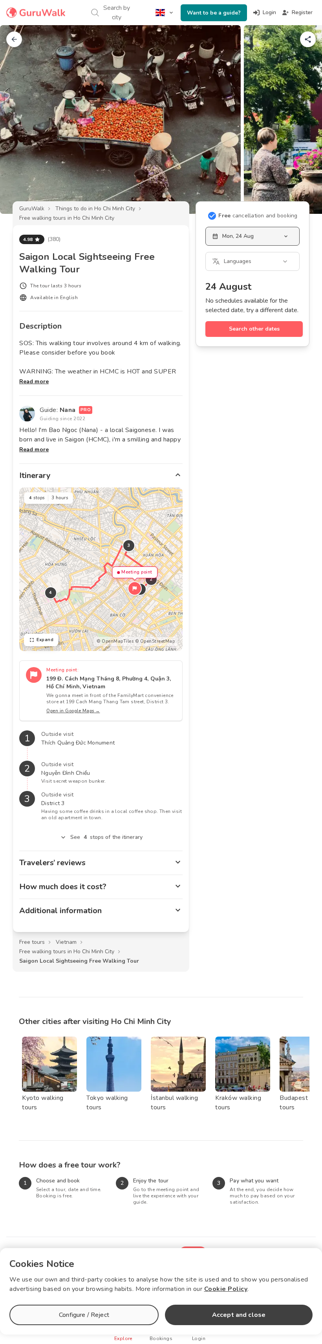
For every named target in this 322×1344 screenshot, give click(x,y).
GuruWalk (31, 208)
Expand (45, 640)
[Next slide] (303, 119)
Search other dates (254, 329)
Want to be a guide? (214, 13)
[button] (135, 588)
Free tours (32, 942)
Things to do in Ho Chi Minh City (95, 208)
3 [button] (128, 545)
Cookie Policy (226, 1289)
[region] (101, 569)
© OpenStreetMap (155, 641)
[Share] (308, 39)
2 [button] (151, 579)
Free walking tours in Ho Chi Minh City (66, 218)
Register (302, 12)
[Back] (14, 39)
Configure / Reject (84, 1315)
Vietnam (66, 942)
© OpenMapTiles (115, 641)
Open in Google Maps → (73, 711)
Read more (34, 381)
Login (269, 12)
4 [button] (50, 593)
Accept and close (238, 1315)
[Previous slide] (19, 119)
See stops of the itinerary (106, 837)
